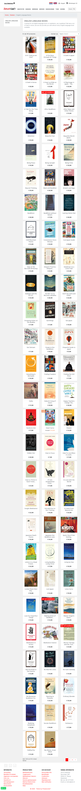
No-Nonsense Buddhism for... (31, 697)
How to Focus (50, 453)
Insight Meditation (31, 508)
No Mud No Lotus (50, 669)
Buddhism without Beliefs (50, 214)
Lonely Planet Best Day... (31, 590)
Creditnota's (45, 776)
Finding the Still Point (69, 375)
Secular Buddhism (50, 723)
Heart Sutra (50, 428)
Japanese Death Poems (31, 536)
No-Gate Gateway (69, 669)
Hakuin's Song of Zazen (50, 402)
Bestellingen (45, 774)
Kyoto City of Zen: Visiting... (69, 536)
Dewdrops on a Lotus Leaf (69, 268)
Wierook (25, 778)
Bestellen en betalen (10, 774)
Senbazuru (69, 723)
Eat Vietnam (31, 347)
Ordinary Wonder (69, 696)
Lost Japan (50, 589)
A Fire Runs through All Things (50, 56)
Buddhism (31, 213)
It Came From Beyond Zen (69, 509)
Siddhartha (31, 750)
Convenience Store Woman (50, 241)
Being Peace (31, 163)
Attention (31, 136)
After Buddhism (50, 109)
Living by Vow (69, 562)
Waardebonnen (46, 780)
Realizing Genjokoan (31, 724)
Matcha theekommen (29, 782)
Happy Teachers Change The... (69, 402)
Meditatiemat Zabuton (29, 776)
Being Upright (50, 163)
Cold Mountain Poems (31, 241)
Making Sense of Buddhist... (50, 617)
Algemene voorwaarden (11, 776)
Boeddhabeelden (28, 784)
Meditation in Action (31, 643)
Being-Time (69, 163)
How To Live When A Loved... (69, 454)
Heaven (69, 428)
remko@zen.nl (70, 782)
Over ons (6, 778)
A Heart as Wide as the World (50, 83)
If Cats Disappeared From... (50, 481)
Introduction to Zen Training (50, 509)
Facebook (6, 765)
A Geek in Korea (31, 82)
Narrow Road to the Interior (31, 670)
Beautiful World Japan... (69, 137)
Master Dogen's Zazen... (69, 617)
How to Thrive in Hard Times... (31, 481)
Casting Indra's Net (69, 213)
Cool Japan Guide (69, 240)
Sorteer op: (54, 34)
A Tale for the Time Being (31, 110)
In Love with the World (69, 481)
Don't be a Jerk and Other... (68, 294)
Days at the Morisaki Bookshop (31, 268)
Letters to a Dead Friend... (31, 563)
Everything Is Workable (30, 375)
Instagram (14, 765)
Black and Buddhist (50, 188)
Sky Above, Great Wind (50, 751)
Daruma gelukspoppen (29, 780)
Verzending (7, 772)
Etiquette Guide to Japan (69, 348)
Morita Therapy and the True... (69, 643)
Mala (24, 785)
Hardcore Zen (31, 428)
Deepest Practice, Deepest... (50, 268)
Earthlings (50, 320)
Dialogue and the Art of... (31, 294)
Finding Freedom (50, 374)
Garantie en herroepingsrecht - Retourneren (9, 782)
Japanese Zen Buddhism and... (50, 536)
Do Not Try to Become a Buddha (50, 294)
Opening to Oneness (50, 697)
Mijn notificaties (46, 782)
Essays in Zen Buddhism (50, 348)
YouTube (10, 765)
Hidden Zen (31, 453)
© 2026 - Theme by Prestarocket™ (40, 789)
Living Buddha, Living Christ (50, 563)
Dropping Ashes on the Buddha (31, 321)
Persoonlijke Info (47, 772)
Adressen (44, 778)
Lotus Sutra (69, 589)
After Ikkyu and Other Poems (69, 110)
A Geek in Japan (69, 55)
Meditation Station (50, 643)
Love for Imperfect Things (31, 617)
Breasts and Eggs (69, 188)
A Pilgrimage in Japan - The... (69, 83)
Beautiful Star (50, 136)
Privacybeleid (8, 785)
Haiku (31, 401)
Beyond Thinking (31, 188)
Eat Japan (69, 320)
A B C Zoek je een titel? (31, 56)
